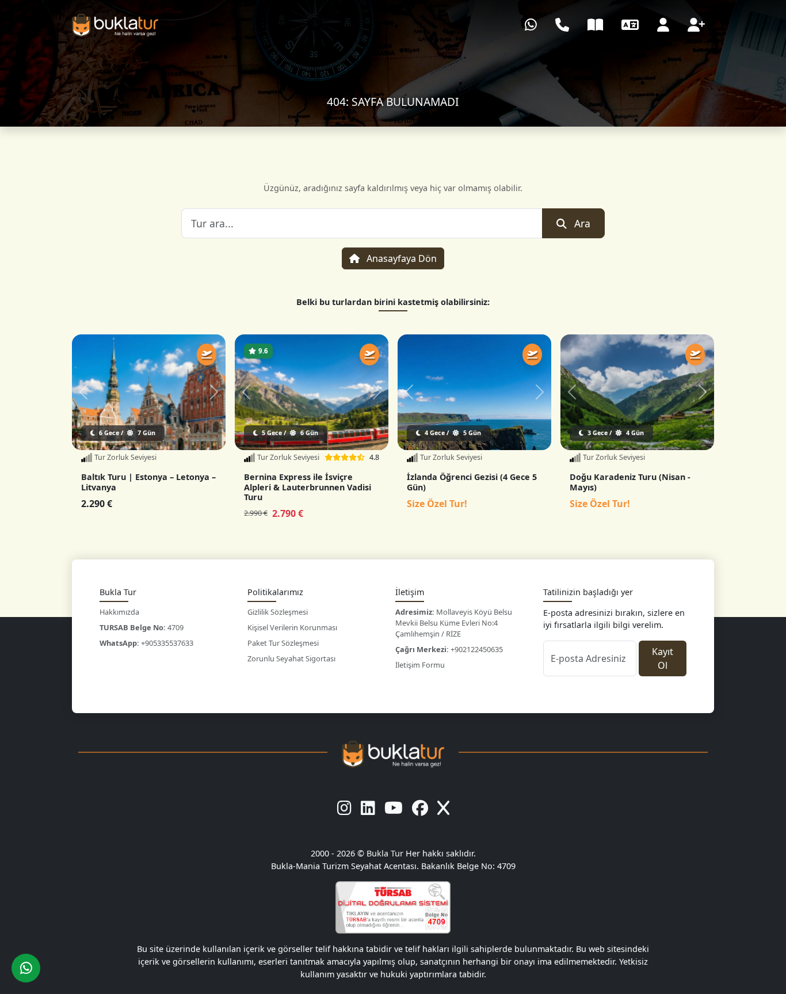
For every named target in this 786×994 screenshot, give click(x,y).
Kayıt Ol (662, 658)
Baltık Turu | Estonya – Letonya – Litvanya (148, 481)
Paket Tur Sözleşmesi (283, 643)
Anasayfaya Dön (400, 258)
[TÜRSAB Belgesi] (393, 907)
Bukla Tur (386, 853)
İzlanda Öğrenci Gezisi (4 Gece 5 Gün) (472, 481)
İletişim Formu (420, 665)
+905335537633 (146, 643)
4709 (142, 627)
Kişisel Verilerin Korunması (292, 627)
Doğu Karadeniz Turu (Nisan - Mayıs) (630, 481)
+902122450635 (449, 649)
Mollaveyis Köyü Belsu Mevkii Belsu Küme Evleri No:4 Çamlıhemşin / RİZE (453, 623)
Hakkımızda (119, 612)
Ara (582, 223)
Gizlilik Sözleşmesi (277, 612)
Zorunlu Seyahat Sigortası (291, 658)
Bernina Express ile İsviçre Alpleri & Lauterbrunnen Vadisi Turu (307, 486)
